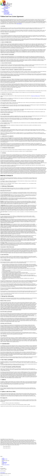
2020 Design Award (7, 7)
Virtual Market (6, 6)
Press (3, 461)
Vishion (1, 446)
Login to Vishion (6, 13)
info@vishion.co (19, 23)
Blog (4, 9)
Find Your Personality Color (8, 14)
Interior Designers (6, 5)
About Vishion (5, 8)
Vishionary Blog (4, 462)
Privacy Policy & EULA (5, 464)
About (3, 459)
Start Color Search (6, 12)
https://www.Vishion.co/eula (35, 95)
